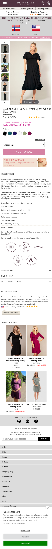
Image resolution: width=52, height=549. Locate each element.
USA (36, 34)
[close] (47, 508)
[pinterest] (19, 421)
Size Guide (40, 139)
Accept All (25, 543)
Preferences (25, 531)
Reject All (25, 537)
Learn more (21, 523)
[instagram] (27, 421)
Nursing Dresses (43, 8)
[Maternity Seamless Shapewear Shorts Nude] (25, 167)
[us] (36, 32)
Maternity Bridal (27, 8)
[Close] (29, 22)
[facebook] (35, 421)
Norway (16, 34)
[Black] (5, 133)
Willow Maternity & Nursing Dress (36, 359)
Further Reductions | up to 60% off (17, 123)
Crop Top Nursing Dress (36, 404)
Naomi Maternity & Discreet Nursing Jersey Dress (15, 360)
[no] (15, 32)
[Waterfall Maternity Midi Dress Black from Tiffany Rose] (5, 48)
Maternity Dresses (9, 8)
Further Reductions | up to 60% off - (26, 37)
